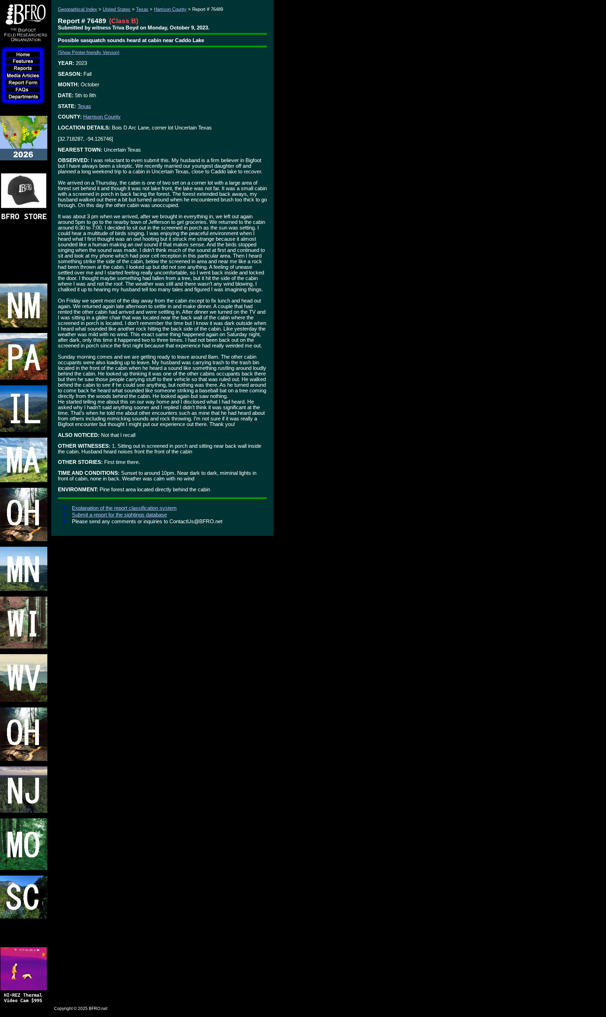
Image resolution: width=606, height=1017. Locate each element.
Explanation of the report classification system (124, 508)
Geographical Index (77, 9)
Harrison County (170, 9)
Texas (142, 9)
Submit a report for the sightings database (119, 515)
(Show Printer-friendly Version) (88, 52)
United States (116, 9)
